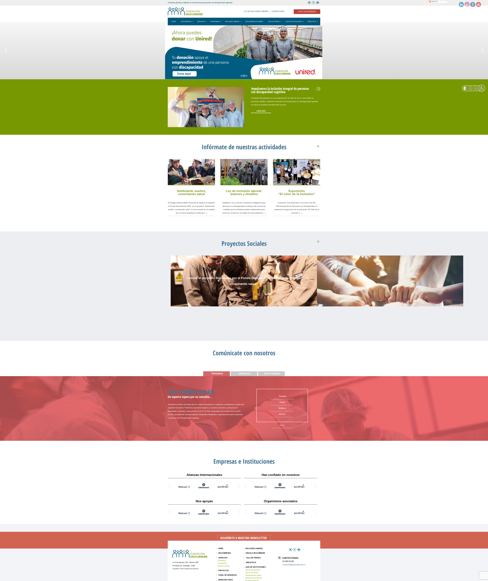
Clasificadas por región (253, 575)
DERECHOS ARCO (225, 580)
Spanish (434, 1)
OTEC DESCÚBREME (307, 12)
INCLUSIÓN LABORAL (254, 548)
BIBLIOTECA (251, 562)
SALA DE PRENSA (253, 558)
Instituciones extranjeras (253, 578)
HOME (220, 548)
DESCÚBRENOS (224, 553)
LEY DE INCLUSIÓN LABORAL (256, 11)
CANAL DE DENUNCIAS (227, 575)
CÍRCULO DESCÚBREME (255, 553)
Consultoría (222, 561)
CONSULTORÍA (278, 11)
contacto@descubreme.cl (293, 565)
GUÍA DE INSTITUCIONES (256, 567)
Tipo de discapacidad (252, 570)
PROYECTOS (223, 570)
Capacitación (222, 563)
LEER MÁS (261, 111)
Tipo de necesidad (251, 572)
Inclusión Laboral (224, 566)
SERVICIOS (222, 558)
